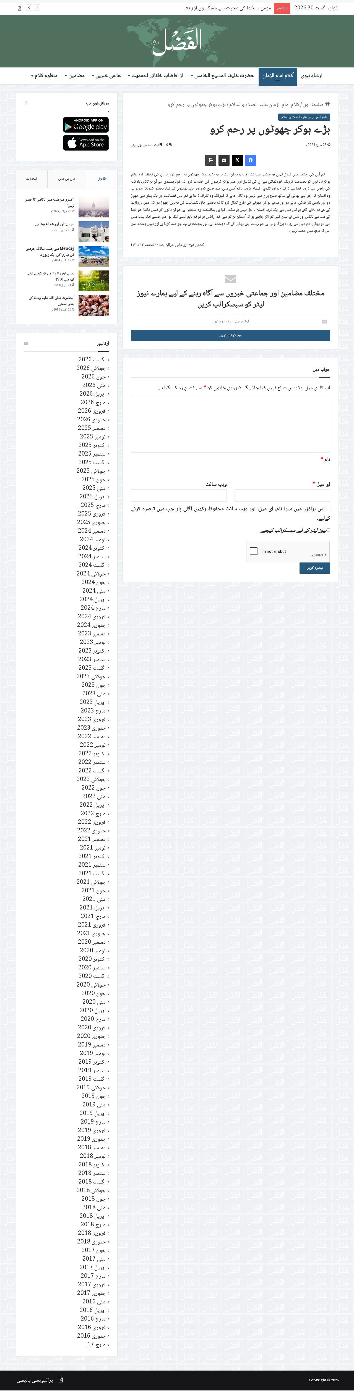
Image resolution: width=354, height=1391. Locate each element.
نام (325, 460)
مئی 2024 (94, 591)
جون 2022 (94, 788)
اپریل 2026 (93, 394)
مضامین (77, 76)
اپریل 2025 (93, 497)
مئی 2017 (94, 1259)
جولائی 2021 (91, 882)
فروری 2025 (92, 514)
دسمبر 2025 (92, 429)
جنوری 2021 (91, 934)
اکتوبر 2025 (92, 446)
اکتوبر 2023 (92, 651)
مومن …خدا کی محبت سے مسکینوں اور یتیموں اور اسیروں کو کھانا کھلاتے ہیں (192, 8)
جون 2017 (94, 1251)
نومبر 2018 (93, 1156)
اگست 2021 (92, 874)
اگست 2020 (92, 977)
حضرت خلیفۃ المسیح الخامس (224, 76)
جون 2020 (94, 994)
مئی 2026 (94, 386)
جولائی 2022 (91, 780)
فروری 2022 (92, 822)
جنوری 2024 (91, 626)
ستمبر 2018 (92, 1174)
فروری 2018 (92, 1234)
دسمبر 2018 (92, 1148)
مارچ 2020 (93, 1019)
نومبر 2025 (93, 437)
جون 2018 (94, 1199)
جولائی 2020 (91, 985)
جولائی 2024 (91, 574)
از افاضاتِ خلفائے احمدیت (157, 76)
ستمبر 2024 (92, 557)
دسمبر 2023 (92, 634)
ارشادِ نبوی (311, 76)
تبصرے (31, 178)
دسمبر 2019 (92, 1045)
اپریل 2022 (93, 805)
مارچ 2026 (93, 403)
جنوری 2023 (91, 728)
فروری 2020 (92, 1028)
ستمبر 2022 (92, 763)
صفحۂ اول (314, 105)
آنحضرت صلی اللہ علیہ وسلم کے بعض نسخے (51, 301)
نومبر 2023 (93, 643)
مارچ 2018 (93, 1225)
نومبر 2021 (93, 848)
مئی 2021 (94, 900)
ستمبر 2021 (92, 865)
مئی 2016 (94, 1302)
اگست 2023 (92, 668)
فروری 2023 (92, 720)
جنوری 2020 (91, 1037)
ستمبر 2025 (92, 454)
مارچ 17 (96, 1345)
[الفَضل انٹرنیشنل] (177, 41)
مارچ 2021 (93, 917)
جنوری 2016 (91, 1336)
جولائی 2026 (91, 369)
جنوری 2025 (91, 523)
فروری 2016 (92, 1328)
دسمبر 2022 (92, 737)
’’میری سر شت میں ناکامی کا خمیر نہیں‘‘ (49, 202)
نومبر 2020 (93, 951)
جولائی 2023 (91, 677)
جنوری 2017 (91, 1294)
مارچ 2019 (93, 1122)
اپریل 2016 (93, 1311)
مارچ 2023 (93, 711)
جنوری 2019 (91, 1139)
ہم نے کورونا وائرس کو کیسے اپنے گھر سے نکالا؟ (51, 276)
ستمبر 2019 (92, 1071)
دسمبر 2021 (92, 840)
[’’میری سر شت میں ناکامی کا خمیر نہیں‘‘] (94, 207)
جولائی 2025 (91, 471)
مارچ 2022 (93, 814)
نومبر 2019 (93, 1054)
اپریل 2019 (93, 1114)
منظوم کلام (46, 76)
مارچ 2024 (93, 608)
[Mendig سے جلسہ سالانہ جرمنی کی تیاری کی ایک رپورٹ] (94, 256)
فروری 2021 (92, 925)
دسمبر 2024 (92, 531)
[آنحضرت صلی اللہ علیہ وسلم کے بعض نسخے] (94, 305)
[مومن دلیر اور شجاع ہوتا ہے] (94, 231)
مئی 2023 (94, 694)
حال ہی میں (67, 178)
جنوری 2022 (91, 831)
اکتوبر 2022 (92, 754)
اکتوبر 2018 (92, 1165)
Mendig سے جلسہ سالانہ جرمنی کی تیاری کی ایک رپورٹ (49, 252)
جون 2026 (94, 377)
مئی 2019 (94, 1105)
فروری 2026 (92, 411)
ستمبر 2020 (92, 968)
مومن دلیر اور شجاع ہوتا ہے (54, 224)
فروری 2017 (92, 1285)
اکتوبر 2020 (92, 960)
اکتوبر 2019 (92, 1062)
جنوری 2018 (91, 1242)
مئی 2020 (94, 1002)
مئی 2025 (94, 488)
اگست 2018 (92, 1182)
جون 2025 (94, 480)
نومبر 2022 (93, 745)
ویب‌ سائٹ (216, 484)
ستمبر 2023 (92, 660)
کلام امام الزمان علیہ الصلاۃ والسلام (264, 105)
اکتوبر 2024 (92, 548)
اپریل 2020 (93, 1011)
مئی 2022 (94, 797)
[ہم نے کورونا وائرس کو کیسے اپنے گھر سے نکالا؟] (94, 280)
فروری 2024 (92, 617)
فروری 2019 (92, 1131)
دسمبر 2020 (92, 942)
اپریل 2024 (93, 600)
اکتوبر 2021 (92, 857)
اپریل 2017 (93, 1268)
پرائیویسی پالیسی (35, 1380)
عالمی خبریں (108, 76)
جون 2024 (94, 583)
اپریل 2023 (93, 703)
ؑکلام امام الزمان (277, 76)
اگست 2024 (92, 566)
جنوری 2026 (91, 420)
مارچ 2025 (93, 506)
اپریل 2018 (93, 1216)
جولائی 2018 (91, 1191)
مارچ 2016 (93, 1319)
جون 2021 (94, 891)
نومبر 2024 (93, 540)
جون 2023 (94, 685)
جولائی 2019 (91, 1088)
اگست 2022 (92, 771)
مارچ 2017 (93, 1276)
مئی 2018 (94, 1208)
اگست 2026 (92, 360)
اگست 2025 (92, 463)
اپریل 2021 (93, 908)
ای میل (321, 484)
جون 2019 (94, 1097)
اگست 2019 (92, 1079)
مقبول (102, 178)
